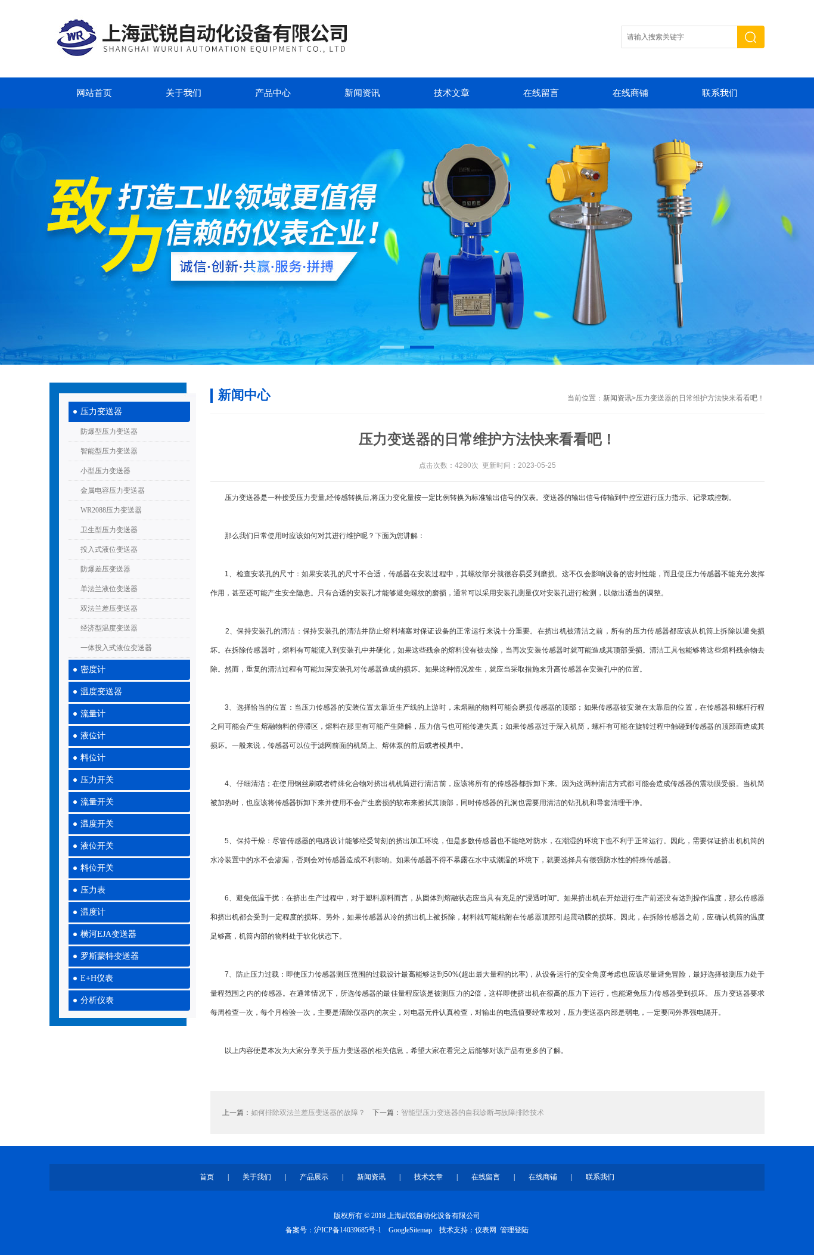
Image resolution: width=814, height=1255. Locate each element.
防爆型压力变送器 (109, 431)
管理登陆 (514, 1230)
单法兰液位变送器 (109, 589)
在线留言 (541, 93)
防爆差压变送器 (105, 569)
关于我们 (183, 93)
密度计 (92, 669)
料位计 (92, 757)
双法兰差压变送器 (109, 608)
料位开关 (97, 867)
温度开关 (97, 823)
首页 (207, 1177)
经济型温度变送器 (109, 628)
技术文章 (452, 93)
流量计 (92, 713)
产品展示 (314, 1177)
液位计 (92, 735)
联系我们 (720, 93)
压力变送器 (101, 411)
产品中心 (273, 93)
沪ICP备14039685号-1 (347, 1230)
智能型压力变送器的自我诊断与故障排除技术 (472, 1112)
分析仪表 (97, 1000)
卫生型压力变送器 (109, 530)
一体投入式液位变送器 (116, 648)
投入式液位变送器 (109, 549)
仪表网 (485, 1230)
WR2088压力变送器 (111, 510)
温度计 (92, 912)
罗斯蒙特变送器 (109, 956)
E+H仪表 (96, 978)
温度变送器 (101, 691)
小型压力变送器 (105, 471)
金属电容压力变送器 (112, 490)
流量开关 (97, 801)
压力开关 (97, 779)
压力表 (92, 890)
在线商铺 (630, 93)
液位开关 (97, 845)
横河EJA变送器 (108, 934)
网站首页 (94, 93)
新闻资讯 (362, 93)
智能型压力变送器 (109, 451)
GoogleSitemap (410, 1230)
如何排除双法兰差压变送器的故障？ (308, 1112)
